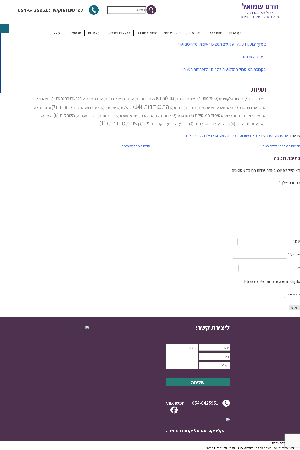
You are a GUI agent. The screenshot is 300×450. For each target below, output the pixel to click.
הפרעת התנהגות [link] (248, 107)
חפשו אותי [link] (175, 403)
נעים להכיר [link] (214, 33)
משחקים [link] (64, 115)
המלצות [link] (56, 33)
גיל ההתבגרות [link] (145, 99)
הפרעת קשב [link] (206, 108)
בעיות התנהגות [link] (186, 99)
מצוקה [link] (92, 116)
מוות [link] (133, 116)
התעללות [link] (124, 108)
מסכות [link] (122, 116)
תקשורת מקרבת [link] (122, 123)
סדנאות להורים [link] (192, 135)
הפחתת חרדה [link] (92, 99)
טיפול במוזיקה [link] (147, 33)
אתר (296, 268)
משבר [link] (81, 116)
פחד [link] (211, 123)
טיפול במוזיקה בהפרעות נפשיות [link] (241, 116)
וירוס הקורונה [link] (90, 108)
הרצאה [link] (190, 108)
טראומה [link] (180, 115)
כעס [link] (144, 115)
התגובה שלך (289, 183)
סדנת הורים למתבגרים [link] (136, 146)
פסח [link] (183, 124)
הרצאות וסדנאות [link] (118, 33)
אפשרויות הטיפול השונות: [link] (182, 33)
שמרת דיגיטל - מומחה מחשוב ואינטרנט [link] (266, 448)
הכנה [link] (109, 99)
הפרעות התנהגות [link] (66, 98)
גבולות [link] (165, 98)
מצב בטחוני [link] (106, 116)
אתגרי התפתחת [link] (251, 135)
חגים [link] (75, 107)
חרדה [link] (60, 107)
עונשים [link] (224, 124)
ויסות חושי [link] (108, 108)
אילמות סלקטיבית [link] (229, 98)
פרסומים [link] (75, 33)
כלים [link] (156, 116)
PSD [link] (262, 99)
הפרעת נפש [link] (225, 108)
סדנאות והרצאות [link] (277, 135)
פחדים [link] (196, 123)
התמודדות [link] (151, 106)
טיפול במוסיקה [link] (204, 115)
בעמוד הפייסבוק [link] (253, 57)
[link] (198, 327)
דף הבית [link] (235, 33)
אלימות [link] (205, 98)
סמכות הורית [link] (243, 123)
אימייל (294, 254)
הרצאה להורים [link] (220, 135)
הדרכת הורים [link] (124, 99)
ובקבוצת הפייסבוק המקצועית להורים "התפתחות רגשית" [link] (223, 69)
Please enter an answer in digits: (271, 281)
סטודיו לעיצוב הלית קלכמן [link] (220, 448)
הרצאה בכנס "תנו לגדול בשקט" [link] (279, 146)
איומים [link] (251, 98)
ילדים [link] (166, 116)
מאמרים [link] (94, 33)
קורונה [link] (172, 124)
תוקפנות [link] (155, 124)
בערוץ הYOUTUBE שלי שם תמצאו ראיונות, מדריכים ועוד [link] (221, 44)
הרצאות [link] (176, 108)
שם (296, 241)
